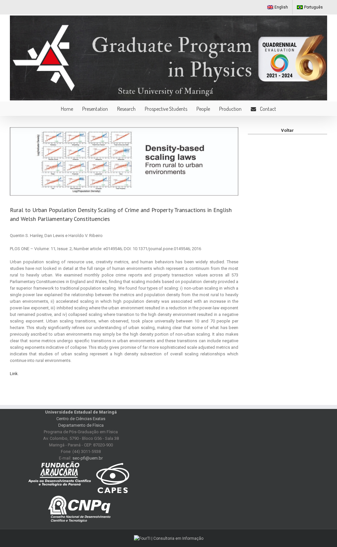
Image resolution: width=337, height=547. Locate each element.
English (281, 7)
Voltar (287, 130)
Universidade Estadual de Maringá (81, 412)
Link (14, 373)
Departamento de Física (81, 425)
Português (313, 7)
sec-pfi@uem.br (87, 458)
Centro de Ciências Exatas (80, 418)
